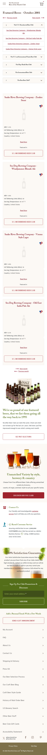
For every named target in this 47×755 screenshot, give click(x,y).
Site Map (34, 746)
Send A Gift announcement (23, 621)
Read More (23, 142)
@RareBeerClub (11, 739)
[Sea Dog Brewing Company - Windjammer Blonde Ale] (23, 183)
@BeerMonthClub (11, 737)
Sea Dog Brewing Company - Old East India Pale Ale (24, 38)
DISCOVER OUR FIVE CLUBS (23, 495)
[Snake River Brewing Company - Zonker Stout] (23, 115)
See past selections (23, 437)
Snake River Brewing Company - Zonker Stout (24, 44)
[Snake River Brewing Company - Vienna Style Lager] (23, 252)
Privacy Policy (13, 746)
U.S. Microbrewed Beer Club (23, 153)
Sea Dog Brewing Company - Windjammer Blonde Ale (23, 31)
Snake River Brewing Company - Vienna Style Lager (23, 49)
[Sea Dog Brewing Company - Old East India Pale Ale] (23, 320)
